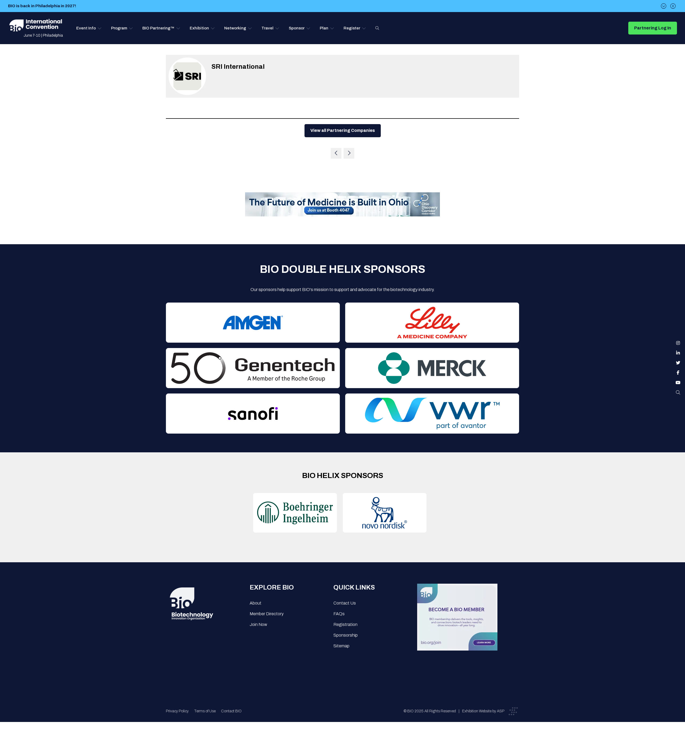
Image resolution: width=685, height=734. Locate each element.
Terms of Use (205, 711)
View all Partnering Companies (342, 130)
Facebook (678, 372)
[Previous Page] (336, 153)
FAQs (339, 613)
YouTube (678, 382)
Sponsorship (345, 635)
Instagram (678, 343)
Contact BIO (231, 711)
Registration (345, 624)
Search (377, 28)
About (255, 603)
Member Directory (267, 613)
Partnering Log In (652, 28)
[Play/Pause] (673, 6)
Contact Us (344, 603)
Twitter (678, 362)
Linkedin (678, 353)
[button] (89, 28)
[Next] (664, 6)
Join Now (258, 624)
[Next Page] (349, 153)
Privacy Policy (177, 711)
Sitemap (341, 646)
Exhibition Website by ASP (483, 711)
